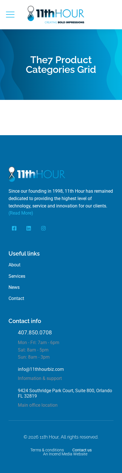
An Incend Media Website (65, 454)
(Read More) (21, 213)
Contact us (82, 450)
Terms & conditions (47, 450)
